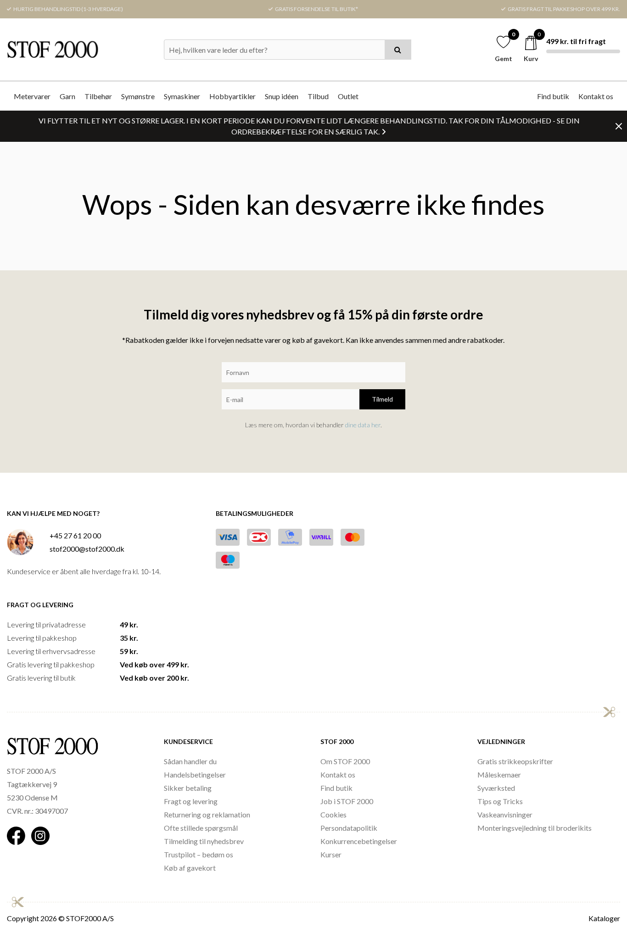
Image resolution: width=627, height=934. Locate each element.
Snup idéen (281, 96)
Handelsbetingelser (195, 774)
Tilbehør (98, 96)
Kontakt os (595, 96)
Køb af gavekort (190, 867)
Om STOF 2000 (345, 761)
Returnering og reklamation (207, 814)
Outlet (348, 96)
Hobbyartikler (232, 96)
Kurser (330, 854)
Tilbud (318, 96)
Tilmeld (382, 399)
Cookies (333, 814)
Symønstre (138, 96)
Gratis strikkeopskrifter (515, 761)
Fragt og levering (191, 801)
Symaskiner (182, 96)
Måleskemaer (499, 774)
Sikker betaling (188, 787)
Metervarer (32, 96)
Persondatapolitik (348, 827)
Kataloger (604, 918)
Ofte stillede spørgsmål (201, 827)
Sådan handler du (190, 761)
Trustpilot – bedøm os (198, 854)
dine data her (363, 425)
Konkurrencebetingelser (358, 841)
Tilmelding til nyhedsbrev (204, 841)
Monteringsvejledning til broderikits (534, 827)
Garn (67, 96)
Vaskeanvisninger (504, 814)
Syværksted (496, 787)
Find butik (553, 96)
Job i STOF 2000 (346, 801)
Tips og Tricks (500, 801)
